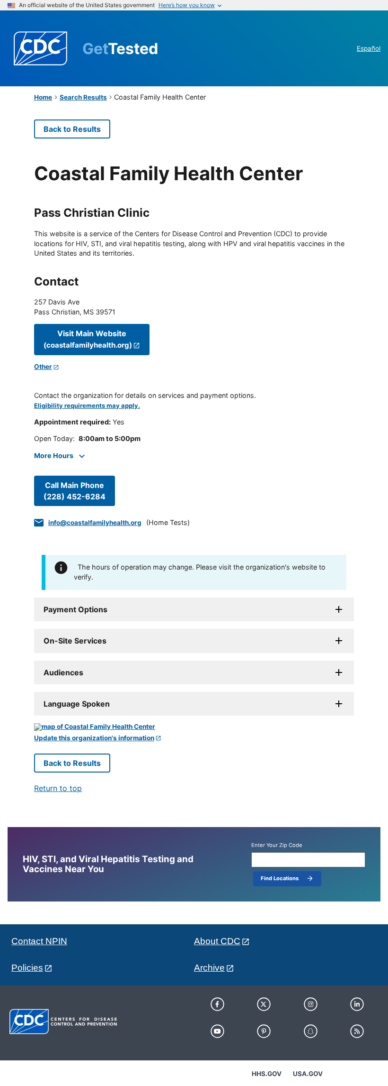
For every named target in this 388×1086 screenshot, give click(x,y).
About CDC (217, 941)
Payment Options (75, 609)
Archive (209, 968)
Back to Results (72, 129)
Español (368, 48)
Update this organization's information (94, 738)
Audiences (63, 672)
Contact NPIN (39, 941)
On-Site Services (75, 640)
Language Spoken (77, 704)
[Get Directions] (194, 727)
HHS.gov (267, 1073)
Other (43, 366)
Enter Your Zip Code (276, 845)
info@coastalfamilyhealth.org (94, 522)
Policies (27, 968)
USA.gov (308, 1073)
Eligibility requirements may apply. (87, 406)
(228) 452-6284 (75, 490)
